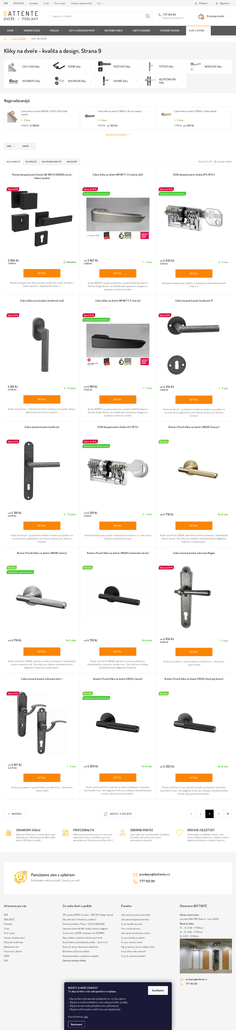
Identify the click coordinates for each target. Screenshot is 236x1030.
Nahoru (17, 813)
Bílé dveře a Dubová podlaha (76, 951)
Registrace (224, 3)
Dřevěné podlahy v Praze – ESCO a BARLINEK (84, 924)
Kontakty (34, 3)
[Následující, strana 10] (218, 814)
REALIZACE (18, 3)
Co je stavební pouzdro (132, 924)
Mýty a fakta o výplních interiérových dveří (82, 937)
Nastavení (76, 1024)
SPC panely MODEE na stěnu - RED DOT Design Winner (88, 914)
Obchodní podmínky (13, 942)
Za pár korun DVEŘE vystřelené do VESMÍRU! (84, 933)
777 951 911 (169, 14)
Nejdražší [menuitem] (31, 161)
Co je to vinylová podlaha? (133, 956)
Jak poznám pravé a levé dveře (135, 914)
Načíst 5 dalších (120, 813)
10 (228, 813)
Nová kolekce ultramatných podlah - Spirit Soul (85, 942)
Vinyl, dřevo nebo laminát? (133, 951)
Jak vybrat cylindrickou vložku (135, 933)
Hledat (147, 16)
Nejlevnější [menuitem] (13, 161)
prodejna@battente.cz (155, 874)
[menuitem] (12, 30)
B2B (6, 3)
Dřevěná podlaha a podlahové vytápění (81, 956)
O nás (46, 3)
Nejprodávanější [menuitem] (51, 161)
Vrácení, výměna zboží (81, 3)
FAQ (6, 960)
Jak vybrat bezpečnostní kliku (135, 919)
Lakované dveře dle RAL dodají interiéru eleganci (85, 928)
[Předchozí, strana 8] (200, 814)
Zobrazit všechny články (74, 960)
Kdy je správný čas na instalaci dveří (138, 947)
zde (86, 1016)
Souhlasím (158, 990)
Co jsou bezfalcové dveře (132, 937)
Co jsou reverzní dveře (131, 942)
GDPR (6, 956)
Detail (41, 273)
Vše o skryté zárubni (130, 928)
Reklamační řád (11, 947)
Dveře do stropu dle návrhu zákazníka (80, 947)
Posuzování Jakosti (13, 951)
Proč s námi (60, 3)
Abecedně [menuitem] (72, 161)
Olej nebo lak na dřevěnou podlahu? (79, 919)
